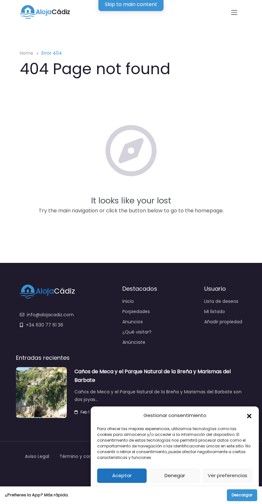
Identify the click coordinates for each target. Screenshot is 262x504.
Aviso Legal (37, 456)
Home (26, 53)
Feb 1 (85, 412)
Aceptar (122, 475)
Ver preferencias (227, 475)
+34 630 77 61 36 (44, 325)
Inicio (128, 301)
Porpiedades (136, 311)
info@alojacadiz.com (50, 314)
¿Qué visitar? (136, 332)
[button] (249, 415)
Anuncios (132, 322)
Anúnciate (133, 342)
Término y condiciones (85, 456)
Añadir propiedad (223, 322)
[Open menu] (234, 12)
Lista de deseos (221, 301)
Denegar (175, 475)
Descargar (242, 495)
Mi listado (214, 311)
